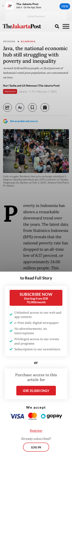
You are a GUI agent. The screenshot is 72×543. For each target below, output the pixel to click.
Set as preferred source (24, 121)
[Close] (3, 6)
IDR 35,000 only (36, 390)
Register (36, 430)
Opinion (9, 41)
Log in (36, 447)
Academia (28, 41)
